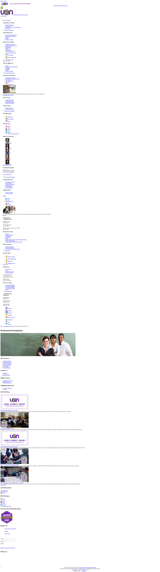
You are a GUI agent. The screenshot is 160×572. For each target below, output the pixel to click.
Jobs (6, 270)
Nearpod (9, 132)
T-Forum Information (10, 247)
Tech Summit (8, 236)
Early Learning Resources (11, 36)
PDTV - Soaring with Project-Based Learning (9, 464)
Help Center (12, 547)
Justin (10, 142)
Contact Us (84, 570)
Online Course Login (10, 103)
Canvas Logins (10, 84)
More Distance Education (9, 177)
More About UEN (8, 291)
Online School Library (6, 506)
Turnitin (7, 70)
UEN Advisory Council (10, 288)
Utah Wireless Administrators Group (13, 249)
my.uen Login (10, 55)
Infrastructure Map (11, 263)
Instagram (10, 310)
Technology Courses (10, 101)
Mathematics (8, 46)
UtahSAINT (8, 237)
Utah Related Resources (10, 51)
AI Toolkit (8, 28)
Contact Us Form (11, 317)
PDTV (9, 121)
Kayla (10, 164)
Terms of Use (74, 569)
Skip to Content (3, 1)
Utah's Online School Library (11, 35)
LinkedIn (9, 312)
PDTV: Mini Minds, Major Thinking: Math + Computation (12, 482)
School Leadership (6, 365)
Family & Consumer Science (11, 45)
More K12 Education (8, 30)
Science (7, 48)
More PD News (3, 485)
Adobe (8, 126)
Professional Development (9, 326)
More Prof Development (9, 111)
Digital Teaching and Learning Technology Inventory (16, 239)
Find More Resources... (11, 52)
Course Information (7, 367)
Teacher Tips (10, 116)
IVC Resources (9, 183)
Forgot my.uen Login (12, 57)
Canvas (7, 65)
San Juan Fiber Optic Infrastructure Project (14, 241)
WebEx (8, 198)
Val (10, 158)
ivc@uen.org (11, 172)
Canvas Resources (9, 187)
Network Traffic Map (12, 258)
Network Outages (11, 256)
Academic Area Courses (8, 380)
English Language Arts (10, 44)
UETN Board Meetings (10, 285)
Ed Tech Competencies (7, 388)
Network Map (8, 269)
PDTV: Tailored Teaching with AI (7, 428)
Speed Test (10, 261)
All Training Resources (10, 182)
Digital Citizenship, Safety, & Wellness (13, 27)
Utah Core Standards (10, 25)
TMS (8, 203)
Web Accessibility (81, 569)
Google (8, 130)
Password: (2, 541)
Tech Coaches (6, 366)
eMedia (8, 129)
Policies (7, 289)
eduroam (7, 234)
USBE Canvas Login (10, 109)
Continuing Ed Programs (10, 77)
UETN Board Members (10, 286)
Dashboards (10, 319)
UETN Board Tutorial (10, 287)
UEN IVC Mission (9, 192)
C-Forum (5, 389)
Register (2, 547)
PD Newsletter (10, 119)
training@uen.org (6, 375)
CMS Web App (10, 201)
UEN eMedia (8, 26)
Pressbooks (8, 67)
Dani (10, 148)
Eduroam (7, 37)
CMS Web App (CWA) (10, 184)
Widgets (9, 324)
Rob (10, 153)
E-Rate (7, 38)
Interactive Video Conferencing (12, 66)
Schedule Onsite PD (10, 100)
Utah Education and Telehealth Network (88, 567)
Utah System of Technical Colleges (12, 78)
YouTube (9, 204)
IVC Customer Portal (7, 174)
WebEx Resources (9, 185)
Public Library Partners (10, 240)
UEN (1, 326)
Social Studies (8, 50)
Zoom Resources (9, 186)
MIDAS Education (9, 108)
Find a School (10, 59)
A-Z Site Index (3, 15)
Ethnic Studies (8, 47)
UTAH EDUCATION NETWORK (60, 5)
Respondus (8, 69)
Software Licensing (9, 39)
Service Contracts (9, 193)
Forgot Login (7, 547)
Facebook (10, 308)
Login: (1, 538)
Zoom (8, 200)
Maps (9, 321)
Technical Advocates (10, 246)
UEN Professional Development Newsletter (9, 410)
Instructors (5, 373)
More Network (7, 250)
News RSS (10, 315)
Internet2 (7, 82)
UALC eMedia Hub (10, 81)
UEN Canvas (7, 533)
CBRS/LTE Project (9, 235)
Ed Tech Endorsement (10, 102)
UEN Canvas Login (7, 364)
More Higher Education (9, 73)
